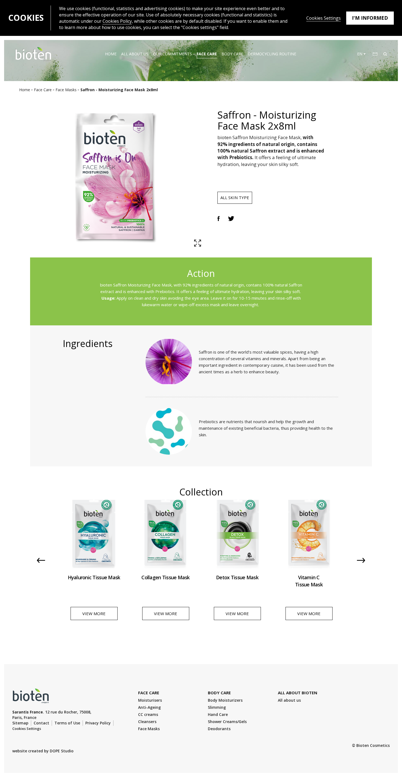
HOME (110, 53)
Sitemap (20, 723)
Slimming (217, 707)
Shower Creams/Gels (227, 721)
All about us (134, 53)
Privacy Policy (98, 723)
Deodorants (219, 728)
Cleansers (147, 721)
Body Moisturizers (225, 700)
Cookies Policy (117, 21)
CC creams (148, 714)
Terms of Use (67, 723)
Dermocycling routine (272, 53)
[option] (94, 564)
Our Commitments (172, 53)
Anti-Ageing (149, 707)
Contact (41, 723)
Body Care (232, 53)
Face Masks (149, 728)
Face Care (207, 53)
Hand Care (218, 714)
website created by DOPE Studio (43, 750)
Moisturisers (150, 700)
